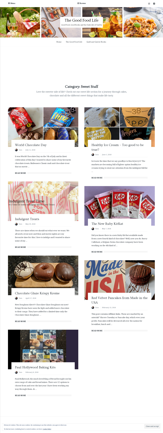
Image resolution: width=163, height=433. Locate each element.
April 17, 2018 (31, 298)
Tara (20, 150)
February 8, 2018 (32, 372)
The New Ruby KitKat (107, 224)
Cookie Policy (47, 429)
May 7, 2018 (106, 229)
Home (58, 42)
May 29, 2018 (30, 224)
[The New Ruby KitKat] (119, 206)
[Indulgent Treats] (43, 201)
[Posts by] (17, 150)
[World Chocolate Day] (43, 127)
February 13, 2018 (109, 307)
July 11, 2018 (30, 150)
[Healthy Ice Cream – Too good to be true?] (119, 127)
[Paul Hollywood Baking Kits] (43, 349)
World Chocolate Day (30, 145)
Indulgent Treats (27, 219)
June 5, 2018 (106, 154)
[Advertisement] (81, 65)
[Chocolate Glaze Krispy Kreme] (43, 275)
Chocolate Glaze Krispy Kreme (37, 293)
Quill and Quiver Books (96, 42)
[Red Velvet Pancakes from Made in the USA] (119, 280)
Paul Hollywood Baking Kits (35, 367)
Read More (20, 173)
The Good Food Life (81, 20)
